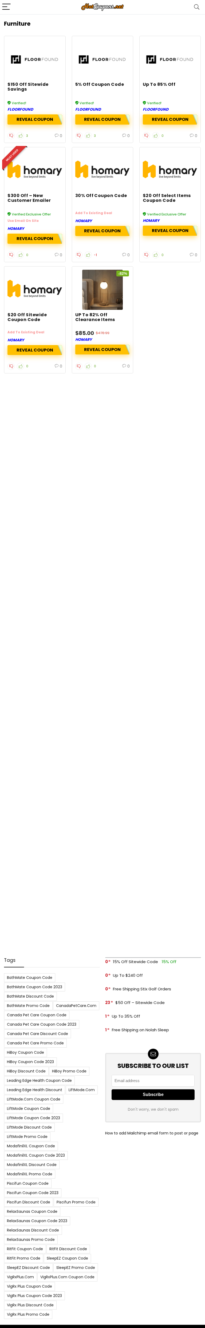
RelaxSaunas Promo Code (31, 1239)
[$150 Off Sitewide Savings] (34, 59)
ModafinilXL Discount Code (32, 1164)
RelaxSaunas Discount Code (33, 1230)
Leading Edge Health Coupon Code (39, 1080)
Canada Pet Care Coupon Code (36, 1015)
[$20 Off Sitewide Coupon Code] (34, 290)
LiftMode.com (82, 1089)
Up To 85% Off (159, 84)
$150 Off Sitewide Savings (27, 86)
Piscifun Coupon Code (28, 1183)
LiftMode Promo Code (27, 1136)
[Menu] (6, 7)
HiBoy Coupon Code (25, 1052)
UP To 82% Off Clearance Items (95, 317)
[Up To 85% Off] (170, 59)
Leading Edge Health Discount (34, 1089)
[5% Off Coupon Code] (102, 59)
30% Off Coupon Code (101, 195)
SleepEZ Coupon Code (67, 1258)
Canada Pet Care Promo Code (35, 1043)
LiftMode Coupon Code (28, 1108)
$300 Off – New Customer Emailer (29, 197)
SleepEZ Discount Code (28, 1267)
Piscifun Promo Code (76, 1202)
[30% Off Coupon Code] (102, 170)
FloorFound (20, 109)
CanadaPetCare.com (76, 1005)
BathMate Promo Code (28, 1005)
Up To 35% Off (126, 1016)
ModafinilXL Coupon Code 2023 (36, 1155)
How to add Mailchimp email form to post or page (151, 1133)
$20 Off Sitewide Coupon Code (27, 317)
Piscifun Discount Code (28, 1202)
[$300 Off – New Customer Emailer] (34, 170)
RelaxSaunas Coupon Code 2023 (37, 1220)
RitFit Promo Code (23, 1258)
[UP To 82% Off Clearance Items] (102, 290)
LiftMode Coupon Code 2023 (33, 1118)
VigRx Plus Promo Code (28, 1314)
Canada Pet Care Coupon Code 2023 (41, 1024)
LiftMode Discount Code (29, 1127)
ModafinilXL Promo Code (29, 1174)
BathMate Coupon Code (29, 977)
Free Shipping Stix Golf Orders (142, 989)
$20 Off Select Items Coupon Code (167, 197)
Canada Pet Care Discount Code (37, 1033)
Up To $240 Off (128, 975)
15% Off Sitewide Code (135, 961)
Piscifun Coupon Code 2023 (32, 1192)
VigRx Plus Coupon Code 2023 (34, 1295)
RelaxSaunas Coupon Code (32, 1211)
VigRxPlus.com (20, 1277)
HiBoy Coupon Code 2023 (30, 1061)
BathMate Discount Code (30, 996)
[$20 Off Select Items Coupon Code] (170, 170)
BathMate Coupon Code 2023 (34, 987)
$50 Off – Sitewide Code (140, 1002)
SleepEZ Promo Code (75, 1267)
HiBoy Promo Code (69, 1071)
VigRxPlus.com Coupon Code (67, 1277)
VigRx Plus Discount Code (30, 1305)
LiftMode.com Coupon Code (33, 1099)
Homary (15, 228)
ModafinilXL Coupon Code (31, 1146)
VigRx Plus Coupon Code (29, 1286)
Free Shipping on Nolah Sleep (140, 1030)
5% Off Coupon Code (99, 84)
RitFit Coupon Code (25, 1249)
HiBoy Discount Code (26, 1071)
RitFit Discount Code (68, 1249)
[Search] (196, 7)
